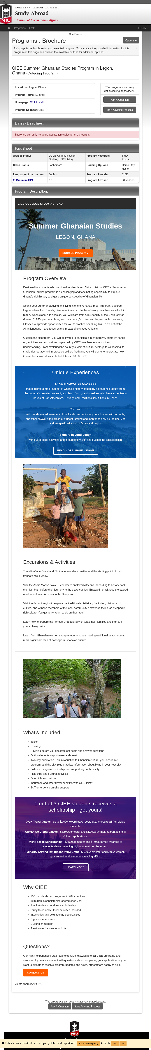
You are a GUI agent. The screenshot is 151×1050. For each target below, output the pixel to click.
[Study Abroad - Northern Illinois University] (75, 14)
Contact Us (35, 972)
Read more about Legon (75, 450)
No (123, 1043)
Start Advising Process (120, 110)
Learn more (76, 867)
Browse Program (75, 253)
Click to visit (37, 102)
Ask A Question (120, 99)
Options (130, 40)
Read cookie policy (88, 1043)
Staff (31, 28)
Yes (115, 1043)
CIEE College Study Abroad (40, 203)
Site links (74, 34)
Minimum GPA (25, 180)
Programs (20, 28)
